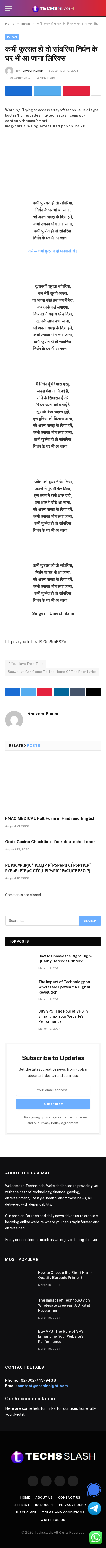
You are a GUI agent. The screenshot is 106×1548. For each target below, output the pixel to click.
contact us (69, 1497)
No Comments (19, 78)
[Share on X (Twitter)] (47, 91)
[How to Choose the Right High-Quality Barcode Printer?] (19, 963)
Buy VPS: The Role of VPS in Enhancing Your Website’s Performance (63, 1016)
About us (44, 1497)
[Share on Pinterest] (76, 91)
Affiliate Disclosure (34, 1505)
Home (25, 1497)
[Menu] (8, 8)
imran (12, 37)
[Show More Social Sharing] (96, 91)
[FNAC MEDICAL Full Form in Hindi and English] (53, 785)
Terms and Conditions (63, 1512)
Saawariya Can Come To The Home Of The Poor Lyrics (52, 672)
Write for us (53, 1520)
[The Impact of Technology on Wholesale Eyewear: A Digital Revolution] (19, 988)
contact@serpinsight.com (42, 1386)
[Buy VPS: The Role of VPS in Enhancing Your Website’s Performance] (19, 1018)
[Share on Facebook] (18, 91)
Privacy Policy (50, 1123)
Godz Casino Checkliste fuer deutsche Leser (50, 841)
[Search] (98, 8)
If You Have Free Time (26, 664)
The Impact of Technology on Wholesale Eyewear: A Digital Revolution (64, 987)
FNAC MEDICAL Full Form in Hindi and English (50, 818)
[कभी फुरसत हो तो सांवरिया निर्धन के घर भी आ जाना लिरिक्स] (53, 160)
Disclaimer (26, 1512)
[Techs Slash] (53, 8)
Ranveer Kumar (32, 70)
